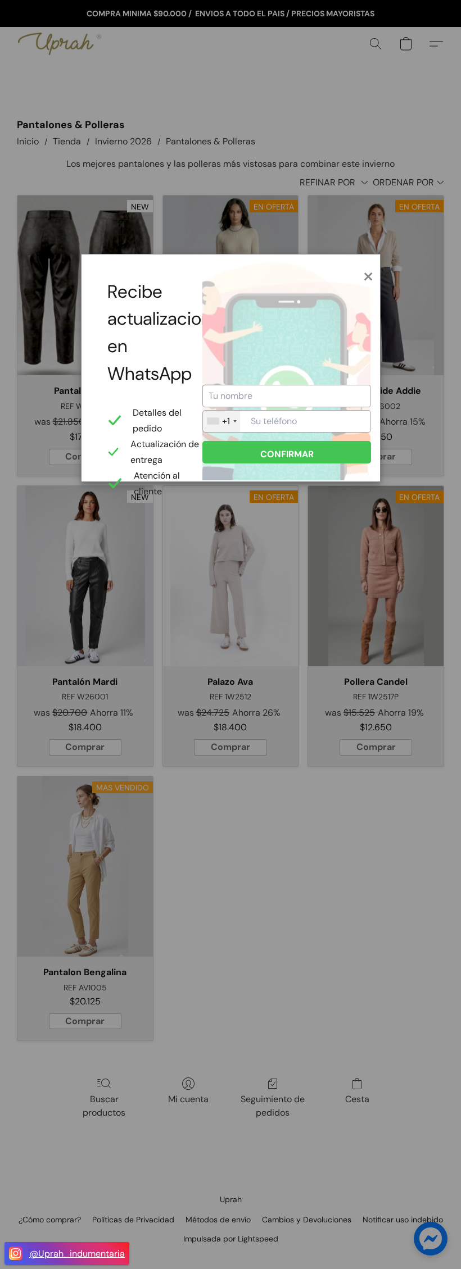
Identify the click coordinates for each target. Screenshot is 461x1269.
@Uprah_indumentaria (77, 1253)
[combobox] (221, 421)
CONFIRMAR (287, 454)
